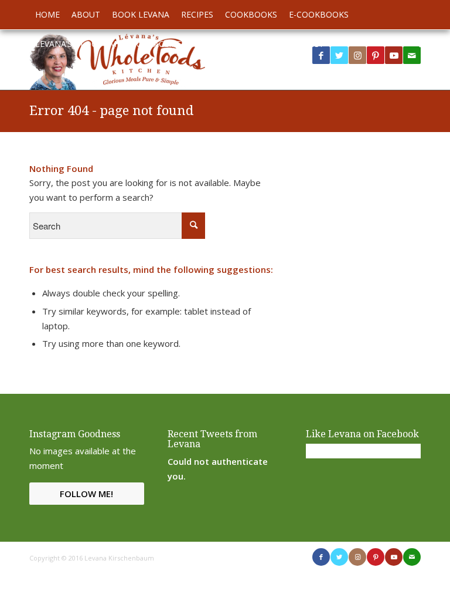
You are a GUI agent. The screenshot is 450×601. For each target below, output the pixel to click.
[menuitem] (47, 14)
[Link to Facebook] (321, 557)
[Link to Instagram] (357, 55)
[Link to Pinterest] (375, 55)
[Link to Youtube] (394, 55)
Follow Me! (86, 493)
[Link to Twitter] (339, 55)
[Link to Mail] (412, 557)
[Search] (414, 44)
